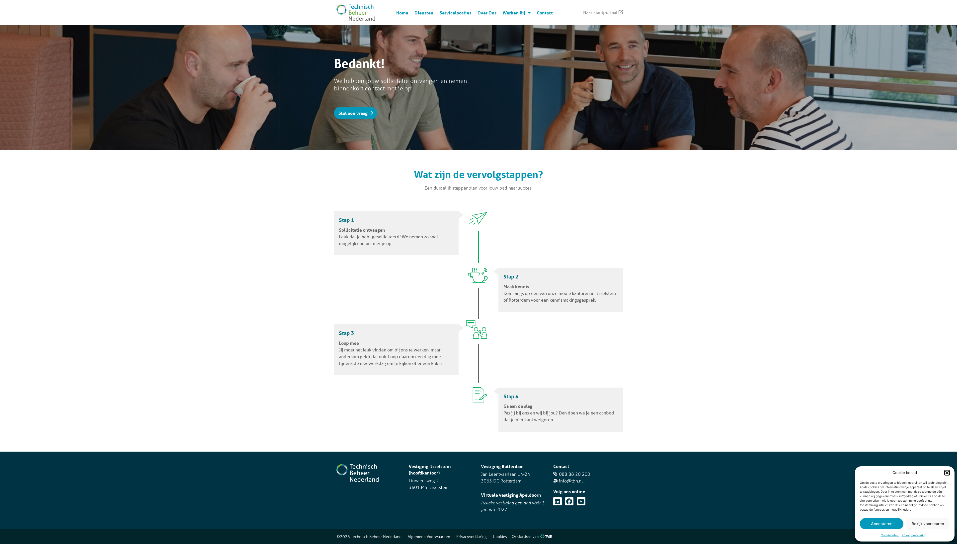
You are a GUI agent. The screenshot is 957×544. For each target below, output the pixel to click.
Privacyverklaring (914, 535)
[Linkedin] (557, 501)
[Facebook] (569, 501)
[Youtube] (581, 501)
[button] (947, 472)
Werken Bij (514, 12)
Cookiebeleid (890, 535)
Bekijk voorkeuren (928, 523)
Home (402, 12)
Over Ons (487, 12)
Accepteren (881, 523)
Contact (545, 12)
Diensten (423, 12)
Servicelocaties (455, 12)
